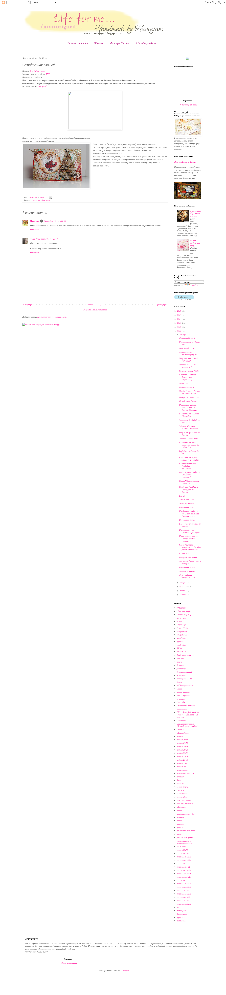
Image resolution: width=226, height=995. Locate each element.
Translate (194, 285)
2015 (179, 315)
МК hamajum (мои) (185, 685)
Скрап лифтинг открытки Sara (187, 576)
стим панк (181, 846)
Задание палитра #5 (187, 571)
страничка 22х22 (184, 880)
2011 (179, 331)
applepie (180, 641)
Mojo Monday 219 (186, 348)
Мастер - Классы (119, 43)
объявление (181, 807)
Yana (32, 238)
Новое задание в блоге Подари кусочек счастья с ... (188, 538)
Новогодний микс (186, 507)
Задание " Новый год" (188, 438)
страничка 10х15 (184, 853)
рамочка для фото (185, 837)
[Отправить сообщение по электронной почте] (50, 197)
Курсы (179, 682)
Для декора (181, 668)
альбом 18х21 (182, 749)
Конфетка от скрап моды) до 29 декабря (189, 458)
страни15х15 (182, 850)
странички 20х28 (184, 900)
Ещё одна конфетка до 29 (189, 452)
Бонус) (182, 495)
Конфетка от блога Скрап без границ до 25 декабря (189, 445)
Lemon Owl (181, 617)
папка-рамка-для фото (187, 813)
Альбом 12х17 (182, 651)
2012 (179, 327)
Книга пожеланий (184, 671)
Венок (179, 661)
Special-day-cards (38, 71)
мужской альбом (184, 800)
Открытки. (46, 200)
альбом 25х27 (182, 766)
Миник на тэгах (183, 692)
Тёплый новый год (186, 499)
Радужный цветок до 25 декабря (189, 433)
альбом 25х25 (182, 763)
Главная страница (77, 43)
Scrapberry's (182, 631)
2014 (179, 319)
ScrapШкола (182, 634)
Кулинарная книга (184, 678)
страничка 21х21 (184, 876)
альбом (180, 736)
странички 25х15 (184, 903)
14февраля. (181, 607)
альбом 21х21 (182, 756)
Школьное (181, 729)
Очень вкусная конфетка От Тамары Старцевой (190, 474)
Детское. (180, 665)
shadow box (181, 645)
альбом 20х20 (182, 753)
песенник (180, 817)
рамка (179, 834)
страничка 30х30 (184, 887)
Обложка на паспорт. (186, 705)
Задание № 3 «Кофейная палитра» (189, 421)
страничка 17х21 (184, 863)
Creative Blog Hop (184, 614)
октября (183, 586)
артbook (180, 776)
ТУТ (48, 74)
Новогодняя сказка (187, 519)
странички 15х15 (184, 893)
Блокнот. (181, 658)
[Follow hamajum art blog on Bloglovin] (184, 299)
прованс (180, 827)
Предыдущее (161, 304)
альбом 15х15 (182, 739)
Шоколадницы (183, 732)
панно (179, 810)
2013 (179, 323)
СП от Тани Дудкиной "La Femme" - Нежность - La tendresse (188, 714)
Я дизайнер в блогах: (146, 43)
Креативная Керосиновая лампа (195, 213)
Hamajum (34, 221)
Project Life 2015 (183, 628)
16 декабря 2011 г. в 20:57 (47, 238)
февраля (183, 594)
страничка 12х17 (184, 856)
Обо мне (98, 43)
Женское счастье (186, 503)
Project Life (181, 624)
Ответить (35, 229)
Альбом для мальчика (186, 655)
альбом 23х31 (182, 759)
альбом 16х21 (182, 746)
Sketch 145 (183, 383)
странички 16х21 (184, 897)
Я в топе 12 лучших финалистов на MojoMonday (187, 377)
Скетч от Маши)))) (187, 338)
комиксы (180, 790)
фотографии (182, 910)
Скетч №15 (184, 553)
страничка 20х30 (184, 873)
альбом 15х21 (182, 743)
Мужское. (181, 698)
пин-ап (179, 820)
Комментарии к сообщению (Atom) (52, 316)
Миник (179, 688)
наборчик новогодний (188, 557)
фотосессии (182, 914)
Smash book (181, 638)
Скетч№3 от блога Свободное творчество (187, 466)
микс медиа (181, 793)
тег (178, 907)
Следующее (27, 304)
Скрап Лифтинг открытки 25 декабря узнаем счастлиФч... (190, 547)
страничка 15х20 (184, 860)
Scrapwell (42, 86)
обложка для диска (185, 803)
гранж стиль (182, 786)
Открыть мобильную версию (95, 309)
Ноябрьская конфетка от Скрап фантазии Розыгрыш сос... (189, 513)
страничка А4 (183, 890)
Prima (179, 621)
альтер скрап (182, 770)
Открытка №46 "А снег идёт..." (189, 343)
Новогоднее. (36, 200)
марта (183, 590)
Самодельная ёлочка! (188, 401)
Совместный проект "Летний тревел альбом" (187, 724)
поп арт (180, 824)
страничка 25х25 (184, 883)
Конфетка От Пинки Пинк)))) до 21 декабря (188, 489)
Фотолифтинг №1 (187, 387)
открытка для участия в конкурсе (190, 562)
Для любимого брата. (185, 162)
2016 (179, 310)
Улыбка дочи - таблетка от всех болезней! (189, 392)
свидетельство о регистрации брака (185, 841)
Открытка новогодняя (189, 397)
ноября (183, 582)
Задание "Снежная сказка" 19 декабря (188, 427)
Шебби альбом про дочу (195, 243)
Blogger (125, 970)
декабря (183, 334)
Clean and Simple (184, 611)
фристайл (181, 917)
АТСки (179, 648)
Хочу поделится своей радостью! (188, 359)
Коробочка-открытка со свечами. (190, 524)
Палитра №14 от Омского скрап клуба (189, 530)
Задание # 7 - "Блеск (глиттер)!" (187, 365)
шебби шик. (181, 920)
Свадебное (181, 720)
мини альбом (182, 797)
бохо (179, 780)
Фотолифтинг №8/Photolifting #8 (188, 353)
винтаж (180, 783)
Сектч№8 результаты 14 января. (189, 482)
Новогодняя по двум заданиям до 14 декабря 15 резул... (188, 407)
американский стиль (185, 773)
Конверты (181, 675)
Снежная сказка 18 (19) (189, 370)
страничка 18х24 (184, 866)
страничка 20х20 (184, 870)
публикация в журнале (186, 830)
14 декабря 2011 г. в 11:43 (55, 221)
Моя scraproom (183, 695)
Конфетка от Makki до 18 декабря (189, 414)
